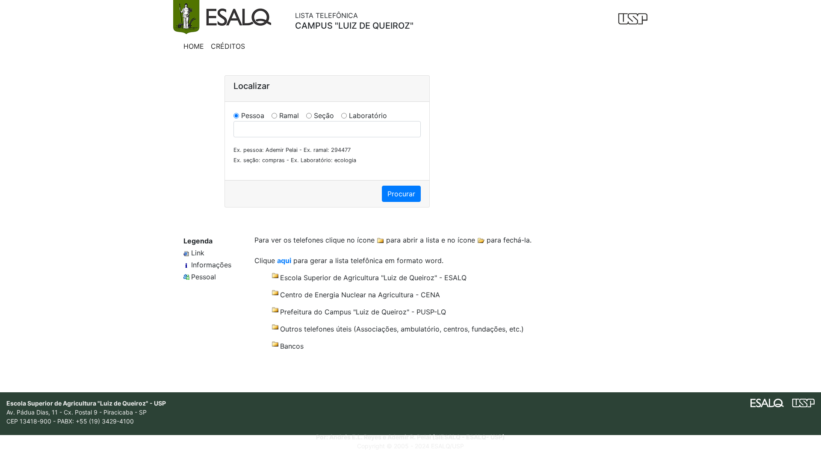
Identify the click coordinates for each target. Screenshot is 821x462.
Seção (324, 115)
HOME (193, 46)
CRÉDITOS (228, 46)
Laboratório (368, 115)
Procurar (401, 194)
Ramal (289, 115)
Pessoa (252, 115)
